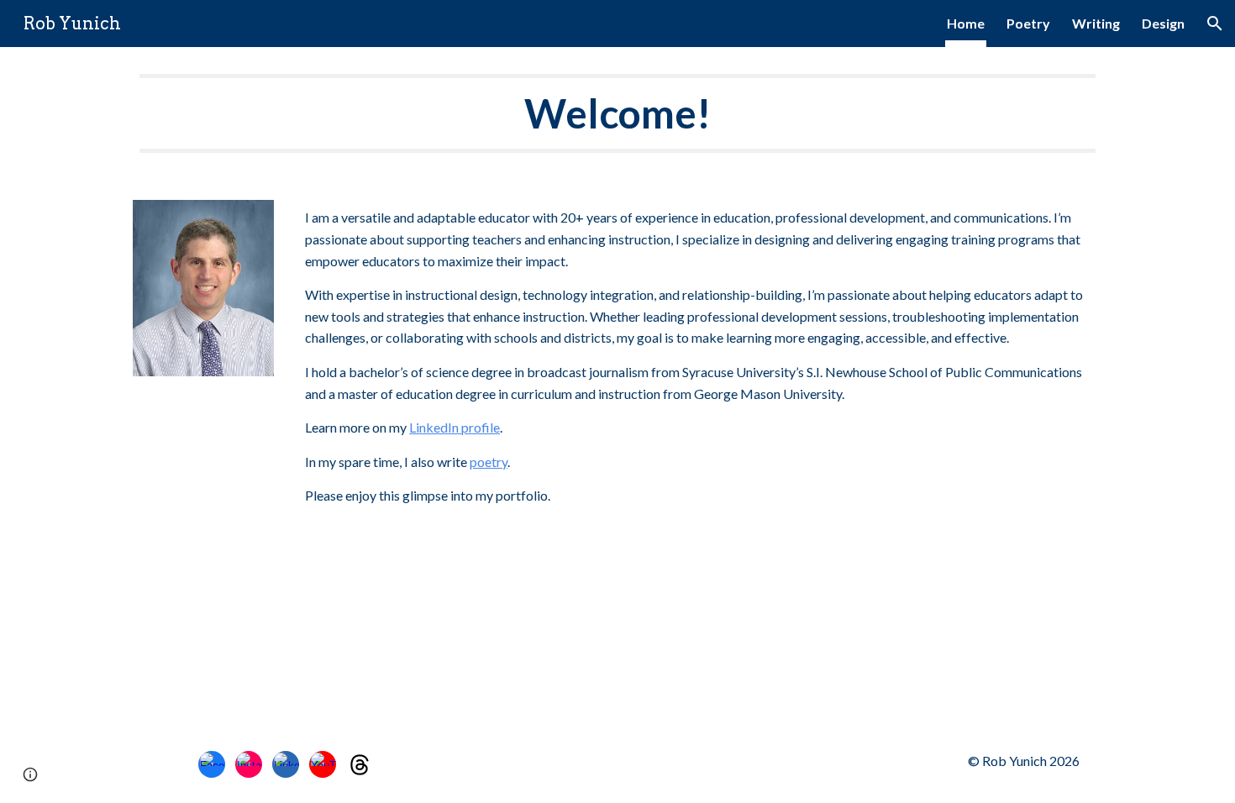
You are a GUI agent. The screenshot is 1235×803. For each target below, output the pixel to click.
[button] (1215, 23)
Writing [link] (1096, 23)
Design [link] (1163, 23)
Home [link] (966, 23)
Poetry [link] (1028, 23)
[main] (617, 113)
